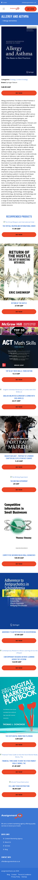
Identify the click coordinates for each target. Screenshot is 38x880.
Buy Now (19, 93)
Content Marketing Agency (14, 839)
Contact (14, 874)
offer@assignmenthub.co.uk (29, 2)
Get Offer (30, 9)
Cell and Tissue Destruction (19, 786)
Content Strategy (22, 79)
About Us (8, 842)
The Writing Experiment (19, 481)
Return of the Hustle (19, 303)
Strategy (13, 79)
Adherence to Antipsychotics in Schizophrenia (19, 632)
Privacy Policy (15, 877)
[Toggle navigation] (3, 8)
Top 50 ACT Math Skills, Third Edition (19, 371)
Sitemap (24, 877)
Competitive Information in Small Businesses (19, 555)
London (5, 2)
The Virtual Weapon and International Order (19, 226)
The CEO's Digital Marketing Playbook (19, 736)
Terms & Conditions (24, 874)
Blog (6, 849)
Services (7, 846)
